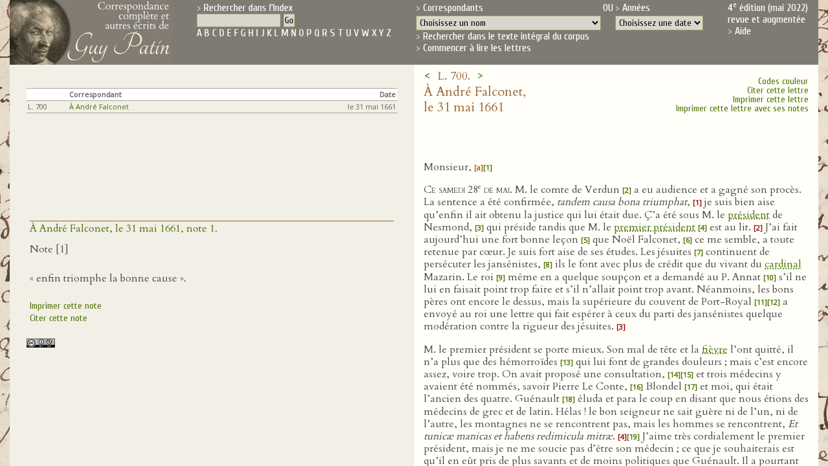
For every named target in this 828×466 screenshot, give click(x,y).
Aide (743, 31)
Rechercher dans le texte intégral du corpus (506, 36)
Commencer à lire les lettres (477, 48)
